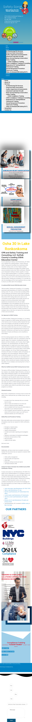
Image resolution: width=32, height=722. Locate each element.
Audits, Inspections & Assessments (16, 54)
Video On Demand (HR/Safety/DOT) (16, 72)
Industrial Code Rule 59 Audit (14, 56)
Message (9, 706)
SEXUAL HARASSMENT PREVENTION (16, 228)
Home (6, 80)
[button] (16, 79)
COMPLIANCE (16, 200)
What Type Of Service (12, 702)
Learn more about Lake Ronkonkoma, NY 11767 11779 (17, 488)
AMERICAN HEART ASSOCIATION (16, 171)
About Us (7, 47)
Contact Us (8, 75)
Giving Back (8, 73)
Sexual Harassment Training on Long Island (9, 669)
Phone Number (10, 694)
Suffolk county (25, 503)
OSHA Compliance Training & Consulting (18, 63)
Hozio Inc (15, 666)
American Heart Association (14, 53)
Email (8, 698)
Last (8, 690)
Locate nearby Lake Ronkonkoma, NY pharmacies (17, 495)
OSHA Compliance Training (16, 61)
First (8, 685)
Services (7, 49)
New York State (8, 505)
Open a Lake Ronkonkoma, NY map (13, 490)
